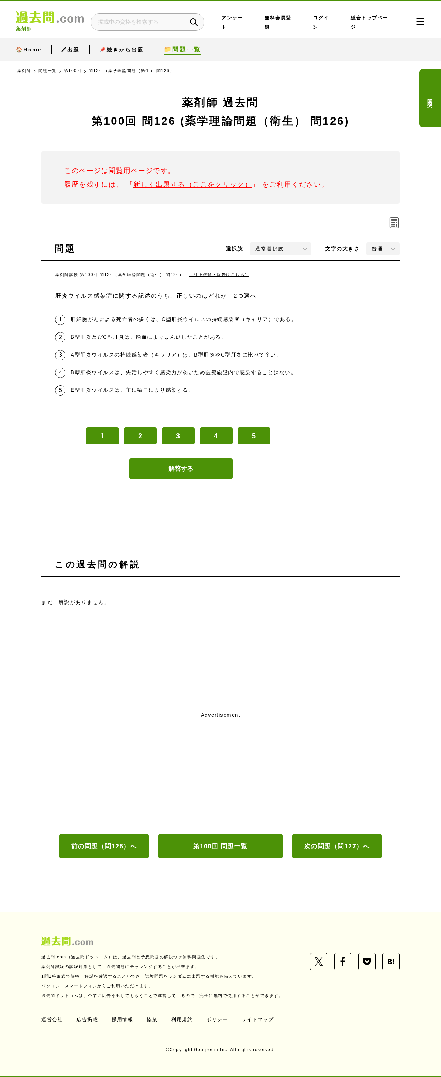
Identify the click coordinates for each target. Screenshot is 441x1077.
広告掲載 (87, 1019)
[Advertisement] (220, 772)
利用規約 (182, 1019)
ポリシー (217, 1019)
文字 (342, 249)
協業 (152, 1019)
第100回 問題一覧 (220, 846)
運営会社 (52, 1019)
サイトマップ (258, 1019)
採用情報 (122, 1019)
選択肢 (234, 249)
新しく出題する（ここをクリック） (192, 184)
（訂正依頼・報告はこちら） (219, 274)
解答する (180, 468)
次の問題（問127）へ (337, 846)
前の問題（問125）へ (104, 846)
